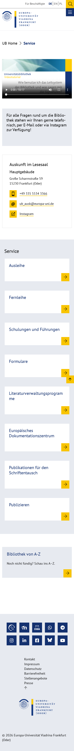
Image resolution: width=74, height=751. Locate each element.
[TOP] (70, 379)
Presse (28, 683)
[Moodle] (24, 628)
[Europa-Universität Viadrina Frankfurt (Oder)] (20, 19)
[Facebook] (37, 640)
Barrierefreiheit (34, 673)
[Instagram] (12, 640)
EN (55, 3)
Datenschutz (32, 669)
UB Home (9, 43)
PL (60, 3)
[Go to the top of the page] (25, 688)
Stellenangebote (35, 678)
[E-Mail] (37, 628)
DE (50, 3)
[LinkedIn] (24, 640)
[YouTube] (63, 640)
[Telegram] (63, 628)
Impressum (32, 664)
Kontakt (29, 659)
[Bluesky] (50, 640)
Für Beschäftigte (35, 3)
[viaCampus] (12, 628)
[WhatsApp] (50, 628)
